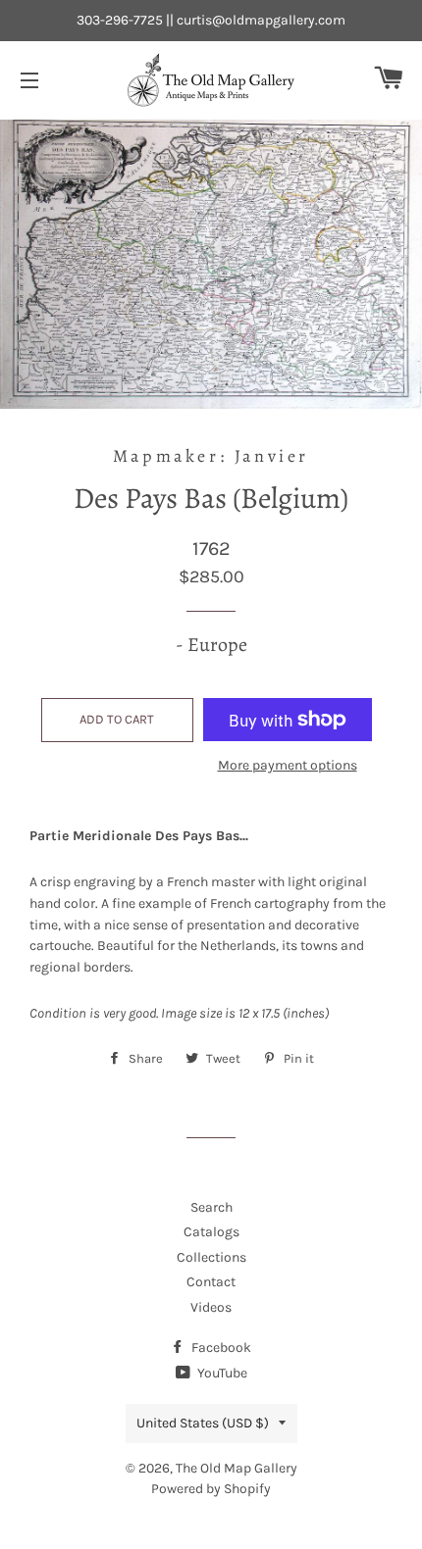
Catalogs (211, 1232)
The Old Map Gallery (236, 1468)
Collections (211, 1257)
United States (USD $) (202, 1423)
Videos (211, 1307)
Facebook (219, 1347)
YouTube (220, 1373)
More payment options (287, 765)
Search (211, 1207)
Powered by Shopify (211, 1488)
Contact (211, 1282)
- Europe (211, 644)
